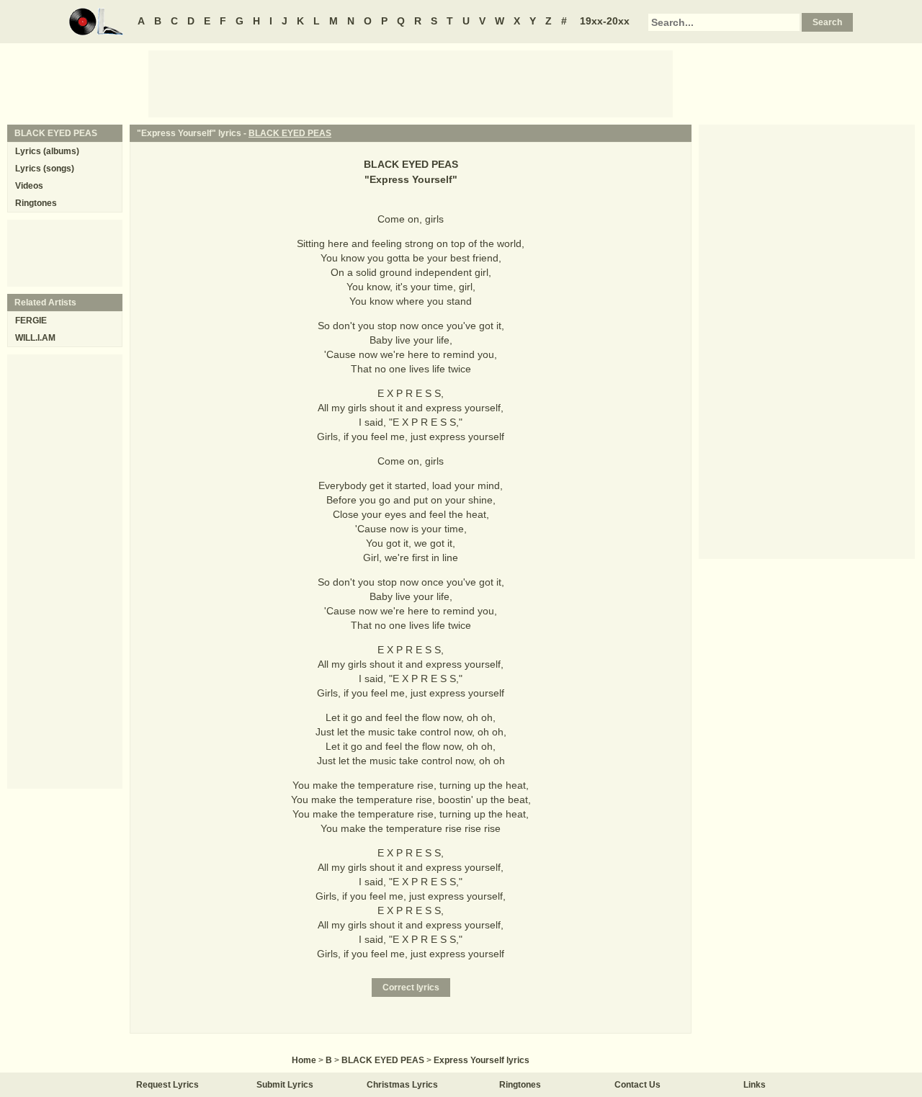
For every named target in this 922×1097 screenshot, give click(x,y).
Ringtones (36, 203)
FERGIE (31, 320)
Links (754, 1085)
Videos (29, 186)
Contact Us (637, 1085)
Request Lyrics (167, 1085)
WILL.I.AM (35, 338)
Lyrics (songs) (44, 169)
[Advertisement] (410, 82)
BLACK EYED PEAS (290, 133)
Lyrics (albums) (47, 151)
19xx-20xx (605, 21)
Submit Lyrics (284, 1085)
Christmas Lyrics (402, 1085)
